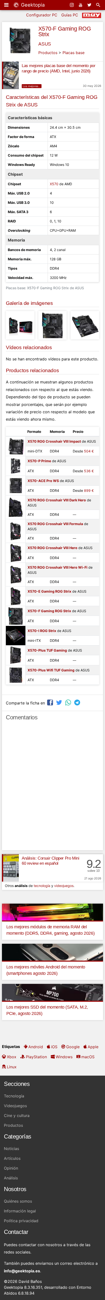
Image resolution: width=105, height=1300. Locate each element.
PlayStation (36, 1056)
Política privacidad (21, 1220)
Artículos (12, 1158)
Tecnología (14, 1095)
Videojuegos (15, 1105)
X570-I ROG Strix (42, 631)
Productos (47, 52)
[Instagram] (72, 4)
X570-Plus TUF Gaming (47, 650)
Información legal (20, 1210)
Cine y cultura (17, 1115)
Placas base (73, 52)
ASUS (44, 43)
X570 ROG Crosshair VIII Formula (55, 524)
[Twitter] (89, 4)
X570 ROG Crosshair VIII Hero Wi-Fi (57, 567)
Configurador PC (41, 14)
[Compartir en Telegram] (77, 702)
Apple (93, 1046)
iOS (54, 1046)
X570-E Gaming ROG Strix (49, 591)
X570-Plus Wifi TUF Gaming (51, 670)
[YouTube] (81, 4)
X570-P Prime (39, 461)
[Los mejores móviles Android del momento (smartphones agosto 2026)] (52, 951)
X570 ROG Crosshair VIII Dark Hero (57, 500)
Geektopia (32, 5)
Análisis (11, 1177)
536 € (89, 471)
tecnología (42, 886)
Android (35, 1046)
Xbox (11, 1056)
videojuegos (64, 886)
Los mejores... (32, 86)
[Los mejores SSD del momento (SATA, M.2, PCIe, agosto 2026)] (52, 991)
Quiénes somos (18, 1201)
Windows (64, 1056)
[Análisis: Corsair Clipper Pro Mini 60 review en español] (10, 868)
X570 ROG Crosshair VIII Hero (52, 548)
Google (73, 1046)
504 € (89, 451)
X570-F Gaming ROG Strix (64, 31)
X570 (54, 184)
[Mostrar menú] (7, 5)
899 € (89, 490)
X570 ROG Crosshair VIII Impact (54, 441)
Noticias (11, 1148)
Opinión (11, 1168)
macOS (87, 1056)
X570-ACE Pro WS (43, 481)
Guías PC (69, 14)
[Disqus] (52, 787)
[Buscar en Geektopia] (98, 4)
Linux (12, 1066)
